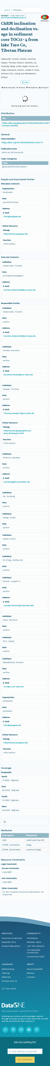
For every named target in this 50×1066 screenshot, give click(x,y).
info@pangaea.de (12, 216)
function (7, 240)
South (4, 796)
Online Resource (10, 226)
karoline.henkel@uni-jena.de (18, 374)
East (4, 786)
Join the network (35, 946)
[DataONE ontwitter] (5, 1029)
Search (7, 10)
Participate (32, 938)
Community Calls (35, 956)
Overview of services (12, 938)
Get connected (25, 1060)
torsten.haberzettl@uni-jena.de (20, 290)
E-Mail (6, 213)
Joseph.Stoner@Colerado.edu (19, 605)
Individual (6, 262)
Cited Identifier (8, 139)
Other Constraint (10, 888)
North (4, 776)
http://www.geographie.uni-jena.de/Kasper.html (18, 431)
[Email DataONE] (21, 1029)
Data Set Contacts (10, 257)
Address (6, 208)
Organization (8, 188)
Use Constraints (9, 878)
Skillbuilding (8, 969)
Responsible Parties (10, 303)
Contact (31, 977)
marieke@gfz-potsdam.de (17, 482)
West (4, 806)
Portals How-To (9, 981)
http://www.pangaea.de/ (16, 234)
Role (4, 198)
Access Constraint (10, 868)
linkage (6, 230)
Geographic (6, 772)
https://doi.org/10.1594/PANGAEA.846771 (22, 142)
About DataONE (35, 969)
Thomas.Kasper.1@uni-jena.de (19, 413)
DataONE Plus (9, 942)
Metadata (17, 10)
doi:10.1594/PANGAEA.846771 (13, 18)
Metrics (30, 973)
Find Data (10, 988)
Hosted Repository (11, 946)
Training (5, 973)
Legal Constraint (9, 864)
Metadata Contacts (10, 184)
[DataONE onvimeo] (13, 1029)
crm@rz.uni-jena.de (14, 686)
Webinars (6, 977)
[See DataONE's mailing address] (36, 1029)
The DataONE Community (33, 951)
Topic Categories (9, 159)
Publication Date (9, 149)
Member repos (34, 942)
